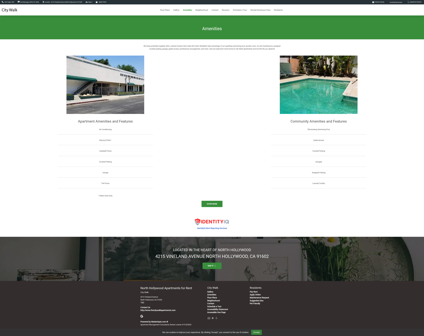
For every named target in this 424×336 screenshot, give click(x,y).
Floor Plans (165, 10)
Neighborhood (201, 10)
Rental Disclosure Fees (261, 10)
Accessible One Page (216, 312)
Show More (212, 204)
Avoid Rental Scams (395, 2)
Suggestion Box (256, 301)
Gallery (176, 10)
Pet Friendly (255, 303)
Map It (211, 266)
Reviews (225, 10)
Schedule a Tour (240, 10)
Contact (214, 10)
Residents (278, 10)
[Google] (141, 316)
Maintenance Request (259, 298)
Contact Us (145, 307)
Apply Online (102, 2)
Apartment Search (415, 2)
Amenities (187, 10)
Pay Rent (254, 292)
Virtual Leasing (379, 2)
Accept (256, 332)
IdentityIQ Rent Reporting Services (212, 228)
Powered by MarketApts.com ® (154, 322)
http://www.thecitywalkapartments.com (158, 310)
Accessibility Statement (217, 309)
